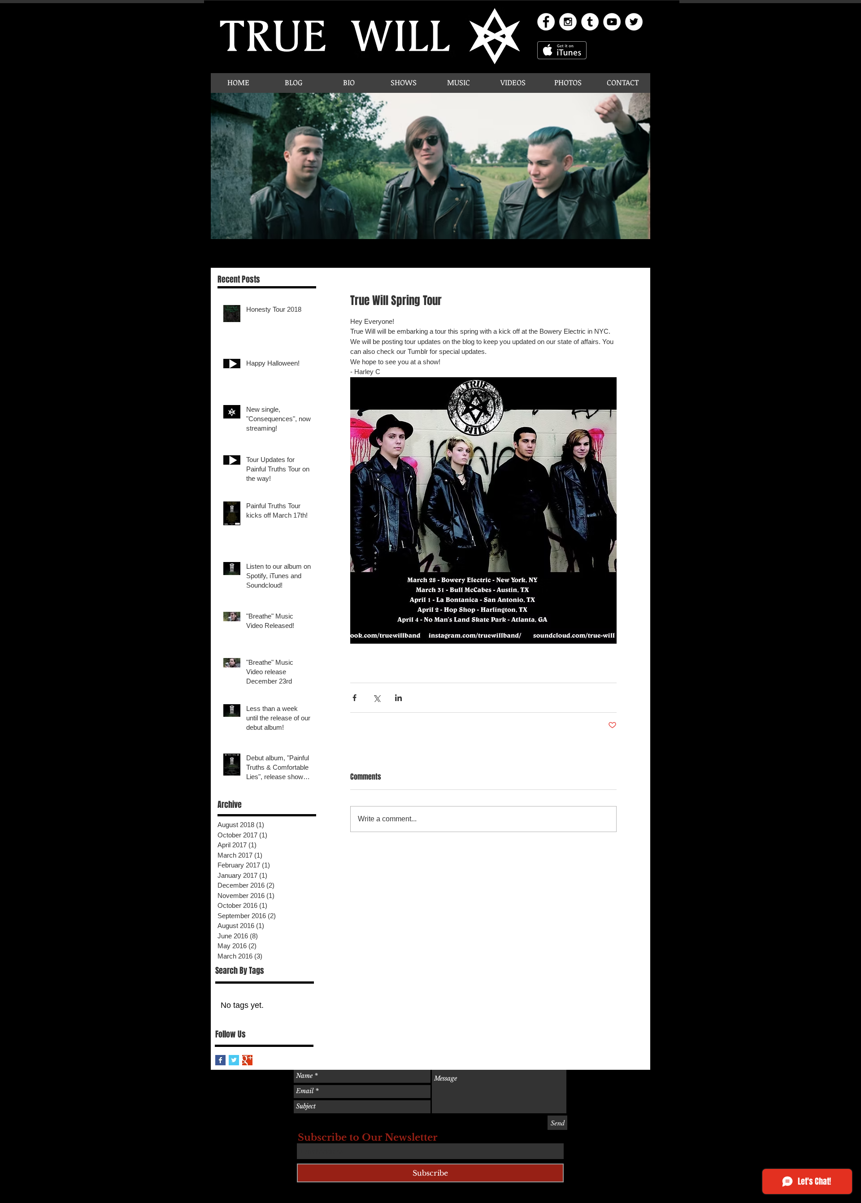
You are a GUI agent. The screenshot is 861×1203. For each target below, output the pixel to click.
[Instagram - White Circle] (568, 22)
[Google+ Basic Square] (247, 1060)
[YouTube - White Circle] (612, 22)
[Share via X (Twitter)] (376, 697)
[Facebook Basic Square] (220, 1060)
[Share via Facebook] (354, 697)
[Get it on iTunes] (562, 50)
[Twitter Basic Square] (234, 1060)
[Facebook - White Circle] (546, 22)
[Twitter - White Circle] (634, 22)
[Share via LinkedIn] (398, 697)
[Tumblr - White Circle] (590, 22)
